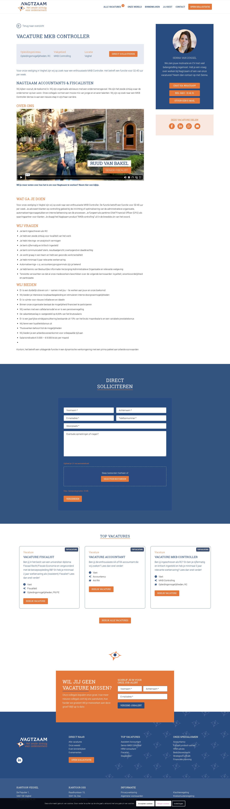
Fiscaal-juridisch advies (184, 745)
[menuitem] (114, 6)
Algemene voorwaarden (132, 795)
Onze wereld (74, 745)
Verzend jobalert (131, 705)
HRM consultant (128, 748)
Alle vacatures (75, 741)
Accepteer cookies (145, 803)
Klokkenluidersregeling (183, 795)
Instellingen (178, 803)
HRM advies (178, 748)
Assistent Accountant (131, 741)
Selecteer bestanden (115, 479)
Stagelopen (126, 755)
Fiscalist (125, 752)
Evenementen (75, 752)
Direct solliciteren (123, 53)
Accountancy (179, 741)
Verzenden (72, 498)
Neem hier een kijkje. (89, 184)
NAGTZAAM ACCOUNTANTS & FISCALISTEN (55, 83)
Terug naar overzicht (33, 25)
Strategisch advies (181, 755)
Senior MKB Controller (131, 745)
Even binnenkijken (77, 748)
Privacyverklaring (129, 792)
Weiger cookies (163, 803)
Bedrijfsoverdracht (181, 752)
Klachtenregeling (181, 792)
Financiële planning (182, 759)
